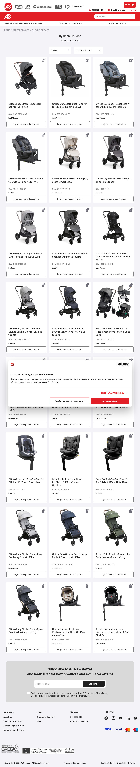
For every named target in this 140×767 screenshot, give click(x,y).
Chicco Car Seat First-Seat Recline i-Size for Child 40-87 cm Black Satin (112, 632)
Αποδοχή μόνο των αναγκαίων (69, 401)
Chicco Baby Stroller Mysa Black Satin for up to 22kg (24, 105)
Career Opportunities (13, 725)
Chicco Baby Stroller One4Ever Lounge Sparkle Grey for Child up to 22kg (25, 331)
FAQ (39, 721)
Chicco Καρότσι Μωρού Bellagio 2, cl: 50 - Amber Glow (70, 180)
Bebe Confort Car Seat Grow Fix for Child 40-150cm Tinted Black (112, 481)
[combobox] (114, 16)
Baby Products (21, 30)
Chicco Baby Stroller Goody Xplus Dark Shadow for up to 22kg (25, 631)
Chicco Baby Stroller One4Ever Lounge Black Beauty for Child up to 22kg (113, 256)
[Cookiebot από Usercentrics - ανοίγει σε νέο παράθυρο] (117, 365)
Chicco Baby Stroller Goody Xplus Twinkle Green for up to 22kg (113, 556)
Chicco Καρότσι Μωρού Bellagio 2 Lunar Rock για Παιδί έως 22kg (25, 255)
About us (7, 717)
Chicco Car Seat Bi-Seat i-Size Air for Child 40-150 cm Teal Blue (113, 105)
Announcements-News (14, 730)
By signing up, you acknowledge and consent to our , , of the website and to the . (69, 694)
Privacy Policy (101, 693)
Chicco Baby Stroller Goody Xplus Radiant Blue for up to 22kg (69, 556)
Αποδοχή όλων (109, 401)
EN (134, 10)
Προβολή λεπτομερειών (112, 393)
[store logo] (16, 16)
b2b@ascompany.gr (79, 721)
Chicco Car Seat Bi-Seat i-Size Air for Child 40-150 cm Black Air (69, 105)
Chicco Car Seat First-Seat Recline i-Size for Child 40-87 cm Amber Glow (68, 632)
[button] (43, 60)
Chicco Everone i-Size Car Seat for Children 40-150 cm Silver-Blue (26, 481)
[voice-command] (132, 14)
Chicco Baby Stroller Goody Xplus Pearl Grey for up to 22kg (25, 556)
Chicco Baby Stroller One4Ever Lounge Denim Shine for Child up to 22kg (68, 331)
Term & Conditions (86, 693)
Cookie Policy (37, 696)
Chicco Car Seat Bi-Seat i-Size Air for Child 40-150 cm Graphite (25, 180)
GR (131, 10)
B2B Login (130, 4)
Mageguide (81, 763)
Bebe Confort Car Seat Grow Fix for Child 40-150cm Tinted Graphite (68, 482)
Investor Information (13, 721)
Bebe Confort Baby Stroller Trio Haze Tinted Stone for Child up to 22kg (113, 331)
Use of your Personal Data (79, 696)
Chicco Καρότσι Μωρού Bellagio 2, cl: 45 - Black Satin (114, 180)
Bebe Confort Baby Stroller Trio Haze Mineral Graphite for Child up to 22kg (25, 407)
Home (7, 30)
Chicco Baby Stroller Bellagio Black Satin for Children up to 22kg (70, 255)
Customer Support (45, 717)
